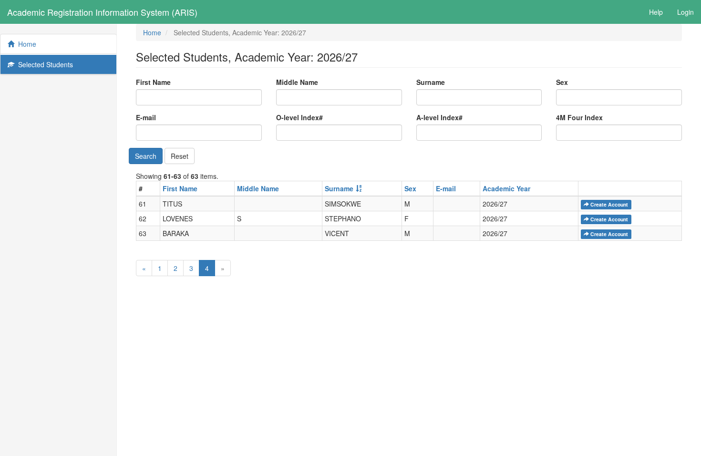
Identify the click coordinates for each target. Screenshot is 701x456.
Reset (179, 156)
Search (145, 156)
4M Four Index (579, 117)
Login (685, 12)
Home (25, 44)
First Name (153, 82)
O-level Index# (299, 117)
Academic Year (506, 188)
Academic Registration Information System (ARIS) (102, 12)
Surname (430, 82)
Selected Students (43, 64)
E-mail (146, 117)
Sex (562, 82)
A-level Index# (439, 117)
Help (656, 12)
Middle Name (297, 82)
